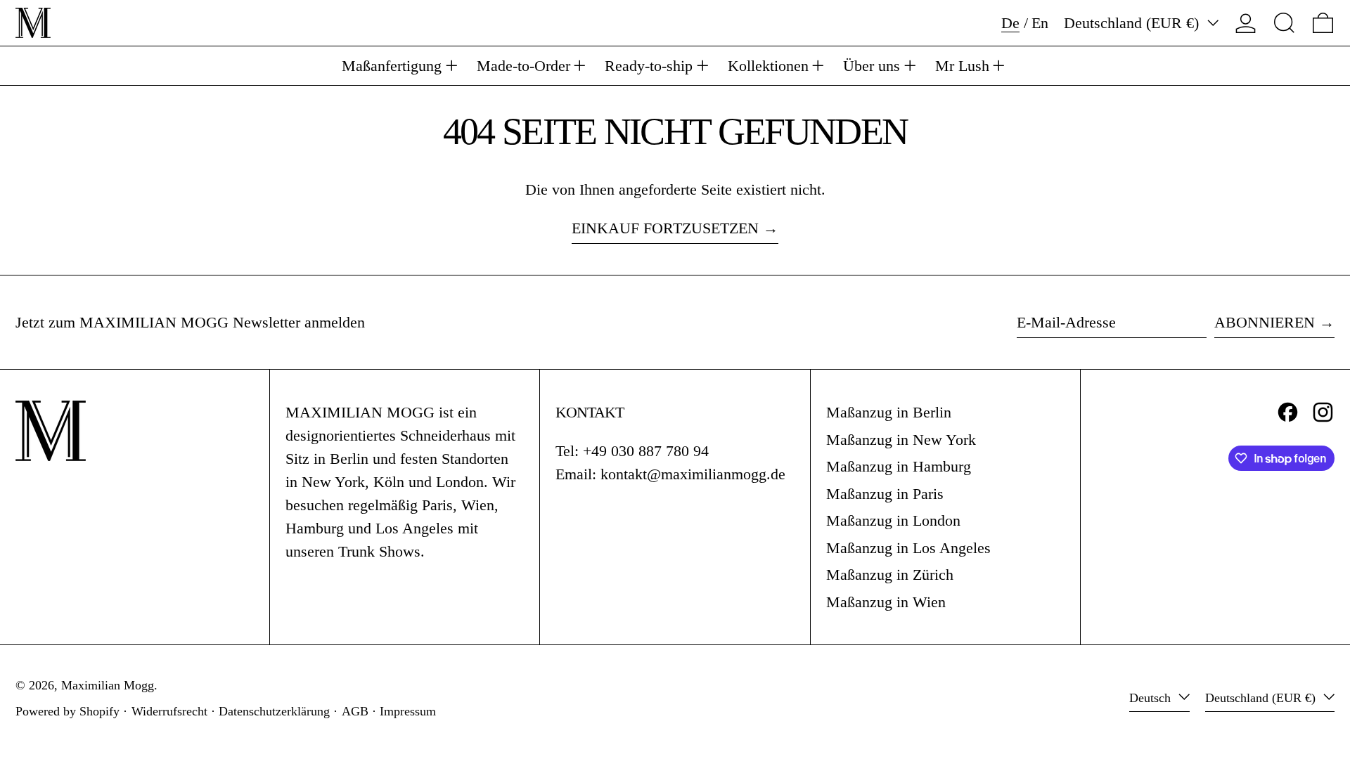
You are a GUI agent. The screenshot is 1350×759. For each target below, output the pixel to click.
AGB (355, 711)
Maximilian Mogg (107, 685)
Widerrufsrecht (169, 711)
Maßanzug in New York (901, 439)
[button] (1284, 23)
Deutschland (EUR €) (1133, 23)
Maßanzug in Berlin (888, 412)
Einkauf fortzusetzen (665, 228)
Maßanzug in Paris (885, 493)
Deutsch (1151, 698)
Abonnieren (1264, 322)
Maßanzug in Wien (886, 602)
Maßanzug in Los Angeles (908, 548)
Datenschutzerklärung (274, 711)
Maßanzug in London (893, 520)
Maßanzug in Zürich (889, 574)
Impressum (408, 711)
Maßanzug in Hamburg (898, 466)
